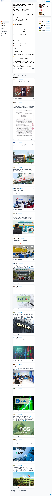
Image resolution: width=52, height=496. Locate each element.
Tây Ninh (20, 75)
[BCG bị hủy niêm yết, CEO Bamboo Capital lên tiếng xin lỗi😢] (24, 428)
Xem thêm (25, 108)
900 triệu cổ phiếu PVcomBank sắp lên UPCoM (20, 240)
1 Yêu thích (16, 283)
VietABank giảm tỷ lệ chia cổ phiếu (18, 190)
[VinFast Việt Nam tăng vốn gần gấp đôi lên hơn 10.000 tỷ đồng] (24, 275)
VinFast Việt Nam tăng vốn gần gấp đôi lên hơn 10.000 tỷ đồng (22, 265)
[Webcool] (24, 71)
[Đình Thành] (14, 102)
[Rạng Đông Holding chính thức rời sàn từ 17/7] (24, 479)
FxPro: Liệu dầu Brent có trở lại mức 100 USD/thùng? (21, 81)
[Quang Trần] (14, 364)
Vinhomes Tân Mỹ (15, 75)
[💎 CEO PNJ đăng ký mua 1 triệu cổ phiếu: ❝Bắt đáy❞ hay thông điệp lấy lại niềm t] (24, 352)
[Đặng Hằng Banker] (14, 238)
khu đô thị (27, 75)
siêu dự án (23, 75)
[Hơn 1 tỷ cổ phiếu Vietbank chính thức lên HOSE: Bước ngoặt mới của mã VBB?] (24, 377)
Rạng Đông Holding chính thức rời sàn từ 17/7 (20, 467)
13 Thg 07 (16, 440)
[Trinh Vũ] (14, 79)
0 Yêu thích (16, 68)
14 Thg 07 (16, 338)
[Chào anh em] (40, 10)
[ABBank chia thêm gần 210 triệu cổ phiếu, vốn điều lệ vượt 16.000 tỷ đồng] (24, 227)
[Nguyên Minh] (14, 188)
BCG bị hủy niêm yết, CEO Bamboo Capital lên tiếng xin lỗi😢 (22, 416)
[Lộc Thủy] (14, 287)
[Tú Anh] (14, 167)
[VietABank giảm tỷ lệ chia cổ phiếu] (24, 201)
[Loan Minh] (14, 312)
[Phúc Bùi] (14, 143)
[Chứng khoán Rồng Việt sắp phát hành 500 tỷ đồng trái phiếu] (24, 178)
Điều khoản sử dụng (3, 28)
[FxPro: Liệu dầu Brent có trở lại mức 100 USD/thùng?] (24, 91)
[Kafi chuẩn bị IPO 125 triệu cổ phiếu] (24, 454)
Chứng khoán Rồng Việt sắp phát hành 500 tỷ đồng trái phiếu (22, 169)
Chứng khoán (2, 3)
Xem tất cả (49, 19)
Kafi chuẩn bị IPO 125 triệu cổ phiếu (18, 441)
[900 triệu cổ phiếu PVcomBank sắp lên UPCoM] (24, 251)
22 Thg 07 (16, 102)
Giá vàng (6, 3)
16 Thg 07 (16, 213)
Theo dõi (20, 7)
